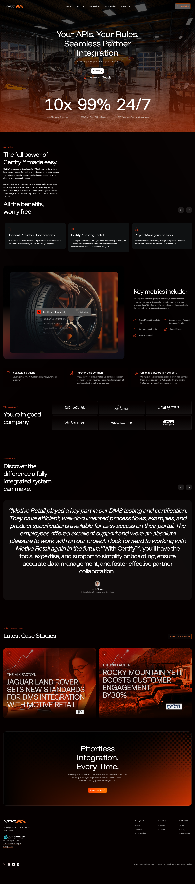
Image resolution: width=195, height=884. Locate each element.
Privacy (182, 829)
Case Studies (110, 6)
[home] (12, 7)
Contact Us (125, 6)
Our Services (94, 6)
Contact (161, 829)
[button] (181, 210)
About (137, 825)
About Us (80, 6)
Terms (181, 825)
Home (68, 6)
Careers (161, 825)
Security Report (185, 833)
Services (138, 829)
